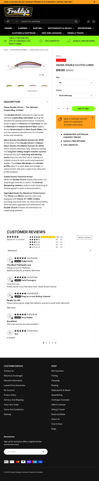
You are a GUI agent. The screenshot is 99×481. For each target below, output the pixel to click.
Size (57, 77)
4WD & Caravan (58, 404)
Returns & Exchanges (13, 375)
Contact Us (9, 371)
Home (6, 50)
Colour (59, 90)
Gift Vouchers (57, 371)
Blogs (53, 428)
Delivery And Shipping (13, 400)
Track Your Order (11, 404)
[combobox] (42, 21)
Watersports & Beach (60, 390)
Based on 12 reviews (16, 239)
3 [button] (49, 343)
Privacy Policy (10, 395)
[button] (93, 21)
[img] (20, 258)
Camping (55, 380)
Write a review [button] (84, 237)
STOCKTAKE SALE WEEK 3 (19, 50)
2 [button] (46, 343)
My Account (9, 390)
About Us (55, 419)
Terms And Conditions (13, 409)
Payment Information (13, 380)
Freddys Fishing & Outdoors (18, 472)
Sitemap (7, 414)
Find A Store (56, 424)
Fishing (54, 375)
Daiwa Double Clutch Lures (39, 50)
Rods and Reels (58, 414)
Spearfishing (56, 395)
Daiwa (58, 56)
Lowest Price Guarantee (14, 385)
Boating (54, 385)
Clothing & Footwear (60, 400)
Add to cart (83, 109)
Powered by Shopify (36, 472)
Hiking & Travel (58, 409)
